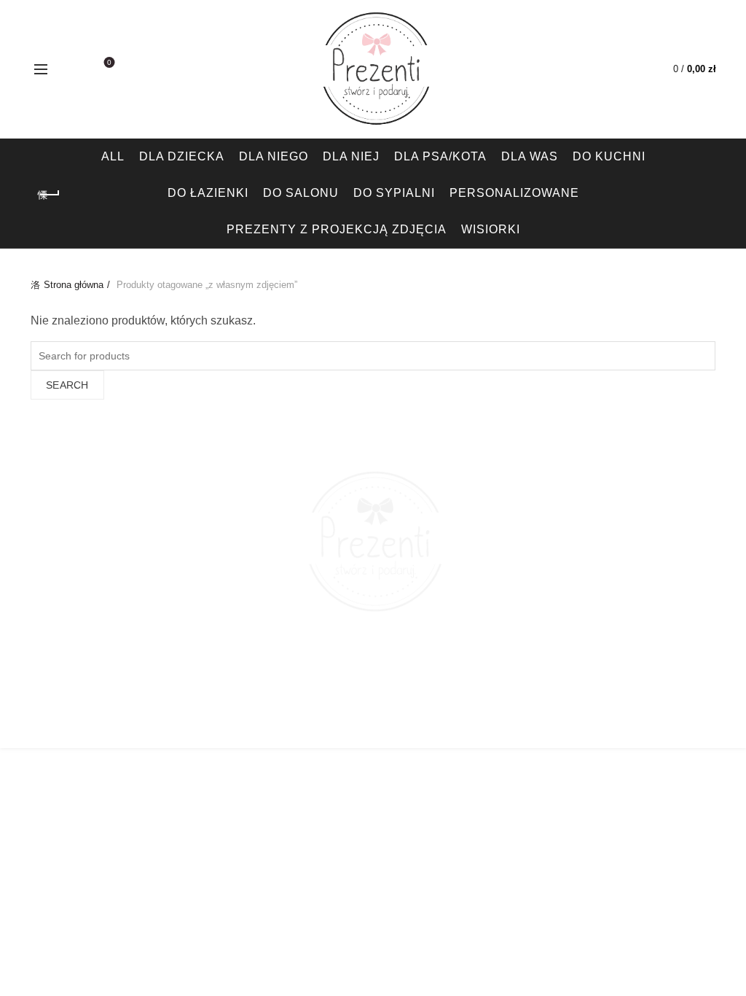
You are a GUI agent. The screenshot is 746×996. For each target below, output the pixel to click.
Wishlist (109, 62)
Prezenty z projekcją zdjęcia (337, 229)
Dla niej (351, 156)
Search (67, 385)
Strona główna (73, 284)
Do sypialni (394, 193)
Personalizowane (514, 193)
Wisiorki (490, 229)
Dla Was (529, 156)
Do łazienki (208, 193)
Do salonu (301, 193)
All (113, 156)
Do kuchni (609, 156)
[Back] (49, 194)
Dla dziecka (181, 156)
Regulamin (477, 724)
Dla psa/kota (440, 156)
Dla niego (273, 156)
